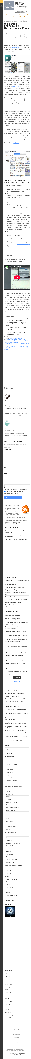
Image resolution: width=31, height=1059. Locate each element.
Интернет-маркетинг (11, 821)
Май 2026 (7, 1009)
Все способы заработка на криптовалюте (15, 596)
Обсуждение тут (17, 683)
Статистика (9, 829)
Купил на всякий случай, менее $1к (14, 655)
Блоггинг (8, 868)
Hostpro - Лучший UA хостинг (12, 696)
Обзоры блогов (10, 870)
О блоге (7, 14)
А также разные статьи (17, 740)
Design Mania (8, 701)
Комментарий (8, 449)
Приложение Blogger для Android (15, 330)
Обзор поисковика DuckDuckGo (13, 602)
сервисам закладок (23, 244)
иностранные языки (13, 233)
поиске (16, 36)
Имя (5, 467)
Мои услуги (8, 987)
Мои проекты (9, 887)
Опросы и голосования (12, 882)
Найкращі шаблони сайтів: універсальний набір (17, 580)
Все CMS (8, 799)
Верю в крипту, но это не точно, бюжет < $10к (17, 652)
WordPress (8, 788)
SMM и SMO (9, 824)
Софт (6, 849)
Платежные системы (11, 780)
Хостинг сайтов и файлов (12, 807)
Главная (6, 20)
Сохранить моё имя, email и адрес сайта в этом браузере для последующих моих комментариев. (15, 488)
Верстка (8, 791)
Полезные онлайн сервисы (13, 835)
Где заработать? (15, 14)
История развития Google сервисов (14, 590)
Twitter (19, 523)
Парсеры (8, 857)
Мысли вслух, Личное (11, 879)
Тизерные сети (9, 775)
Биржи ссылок (9, 769)
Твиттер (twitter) (10, 845)
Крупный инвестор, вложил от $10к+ (14, 650)
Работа (24, 16)
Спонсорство (8, 995)
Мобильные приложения (15, 20)
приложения (15, 86)
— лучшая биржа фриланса (16, 539)
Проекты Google (10, 840)
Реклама (23, 14)
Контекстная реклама (11, 764)
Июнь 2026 (7, 1007)
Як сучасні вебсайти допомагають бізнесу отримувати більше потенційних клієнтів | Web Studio (16, 732)
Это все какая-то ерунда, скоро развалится (16, 671)
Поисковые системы (11, 826)
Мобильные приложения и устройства (14, 340)
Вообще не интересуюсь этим (13, 674)
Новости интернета (11, 898)
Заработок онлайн (9, 756)
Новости (8, 892)
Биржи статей (9, 772)
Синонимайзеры (10, 862)
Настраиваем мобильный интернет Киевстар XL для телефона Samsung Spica (16, 323)
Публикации (8, 992)
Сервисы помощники (13, 342)
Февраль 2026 (8, 1015)
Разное (7, 876)
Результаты (17, 681)
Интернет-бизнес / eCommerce (13, 777)
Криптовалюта (9, 761)
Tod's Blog (9, 5)
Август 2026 (8, 1001)
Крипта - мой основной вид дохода (14, 668)
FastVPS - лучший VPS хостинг (13, 690)
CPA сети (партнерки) (11, 767)
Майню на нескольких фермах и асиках (15, 663)
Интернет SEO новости (12, 895)
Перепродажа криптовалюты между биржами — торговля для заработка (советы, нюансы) (10, 346)
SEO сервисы (9, 837)
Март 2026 (7, 1012)
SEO (7, 818)
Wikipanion (15, 47)
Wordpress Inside (9, 698)
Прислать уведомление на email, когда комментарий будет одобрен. (14, 492)
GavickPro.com (18, 1054)
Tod (6, 428)
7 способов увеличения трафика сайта (14, 587)
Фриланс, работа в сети (12, 783)
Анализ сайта (9, 854)
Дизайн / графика (10, 810)
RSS (12, 523)
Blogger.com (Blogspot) (11, 802)
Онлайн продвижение (10, 816)
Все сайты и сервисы (10, 832)
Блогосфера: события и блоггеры (13, 865)
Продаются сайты (9, 981)
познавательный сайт (23, 340)
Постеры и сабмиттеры (12, 859)
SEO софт (8, 851)
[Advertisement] (15, 365)
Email (6, 473)
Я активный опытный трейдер (13, 658)
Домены (8, 804)
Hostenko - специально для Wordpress (14, 693)
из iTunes (16, 143)
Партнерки (8, 759)
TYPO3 (8, 796)
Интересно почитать (11, 889)
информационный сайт (12, 339)
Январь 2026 (8, 1017)
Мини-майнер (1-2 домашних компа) (14, 666)
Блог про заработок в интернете (19, 3)
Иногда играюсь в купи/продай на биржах (16, 660)
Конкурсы (8, 873)
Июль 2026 (7, 1004)
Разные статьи (10, 900)
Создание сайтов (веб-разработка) (13, 786)
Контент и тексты (10, 812)
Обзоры (8, 884)
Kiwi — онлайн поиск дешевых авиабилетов (16, 599)
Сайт (5, 480)
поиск (5, 342)
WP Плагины (9, 794)
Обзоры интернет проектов (13, 843)
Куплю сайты (17, 16)
